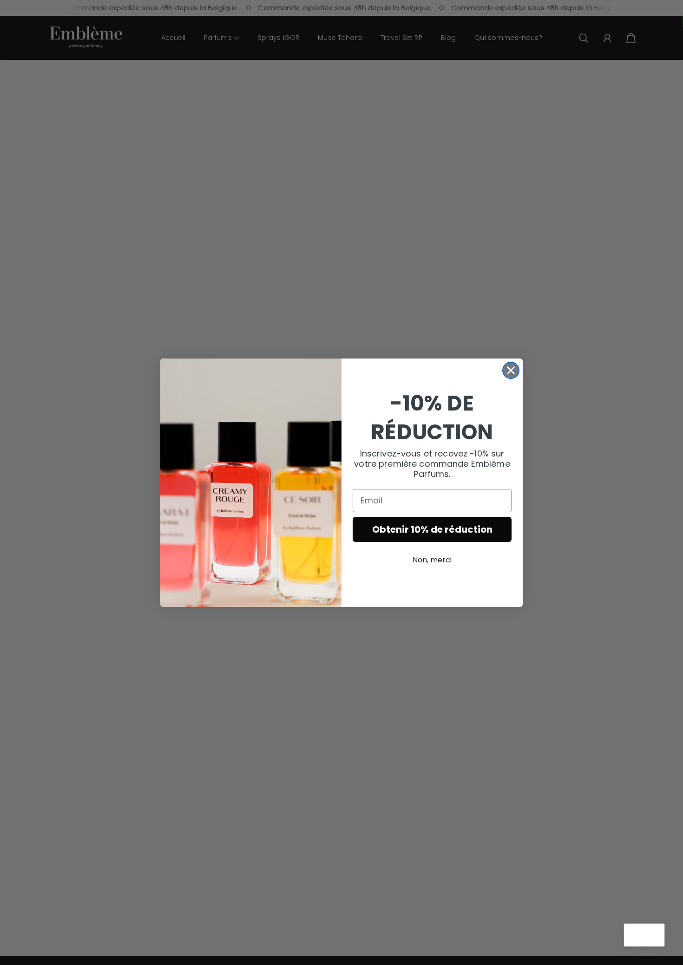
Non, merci (432, 559)
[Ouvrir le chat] (653, 935)
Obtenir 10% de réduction (432, 529)
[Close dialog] (511, 370)
